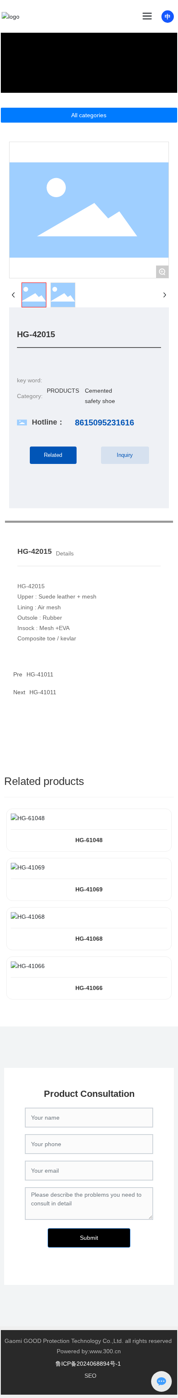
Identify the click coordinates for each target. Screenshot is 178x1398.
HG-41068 (89, 938)
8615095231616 (104, 422)
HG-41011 (39, 674)
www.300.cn (105, 1351)
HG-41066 (89, 988)
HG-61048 (89, 840)
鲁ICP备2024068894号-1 (88, 1363)
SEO (90, 1375)
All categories (88, 115)
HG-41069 (89, 889)
